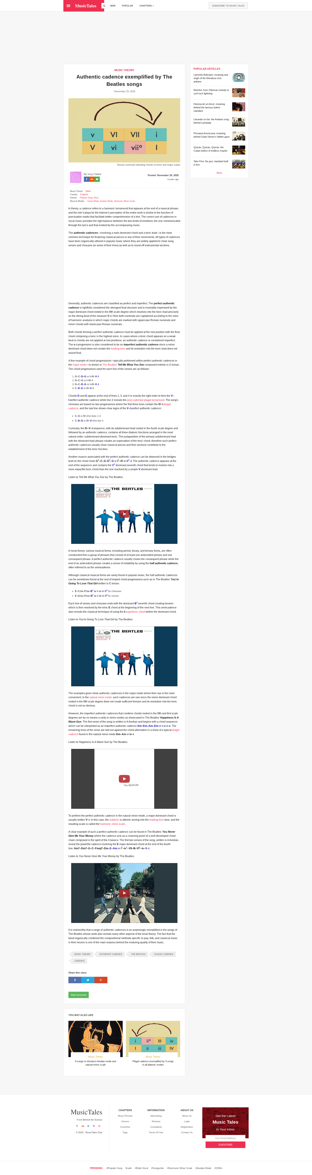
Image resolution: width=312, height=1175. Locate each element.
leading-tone (118, 348)
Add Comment (78, 995)
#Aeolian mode (203, 1168)
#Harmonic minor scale (179, 1168)
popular (127, 5)
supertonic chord (135, 611)
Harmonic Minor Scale (124, 201)
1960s (88, 191)
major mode (79, 364)
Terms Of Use (156, 1132)
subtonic (114, 819)
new (112, 5)
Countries (125, 1127)
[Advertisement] (156, 37)
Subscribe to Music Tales (228, 5)
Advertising (156, 1116)
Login (187, 1121)
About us (187, 1116)
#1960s (218, 1168)
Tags (125, 1132)
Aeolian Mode (106, 201)
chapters (145, 5)
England (84, 194)
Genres (125, 1121)
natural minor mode (100, 697)
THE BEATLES (138, 954)
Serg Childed (94, 174)
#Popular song (114, 1168)
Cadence (79, 961)
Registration (187, 1127)
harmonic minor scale (112, 824)
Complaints (156, 1127)
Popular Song (86, 197)
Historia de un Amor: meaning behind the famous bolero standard (209, 107)
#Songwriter (157, 1168)
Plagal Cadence (164, 954)
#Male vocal (141, 1168)
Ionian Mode (93, 201)
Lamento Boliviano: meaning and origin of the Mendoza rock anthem (211, 78)
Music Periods (125, 1116)
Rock (96, 197)
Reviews (156, 1121)
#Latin (128, 1168)
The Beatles (110, 364)
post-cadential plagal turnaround (145, 400)
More (219, 172)
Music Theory (124, 70)
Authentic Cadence (110, 954)
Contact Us (187, 1132)
